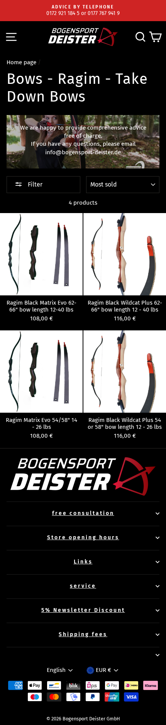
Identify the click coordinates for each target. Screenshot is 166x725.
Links (83, 561)
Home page (21, 62)
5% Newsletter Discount (83, 610)
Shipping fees (83, 634)
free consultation (83, 513)
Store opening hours (83, 537)
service (83, 586)
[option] (83, 10)
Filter (34, 184)
